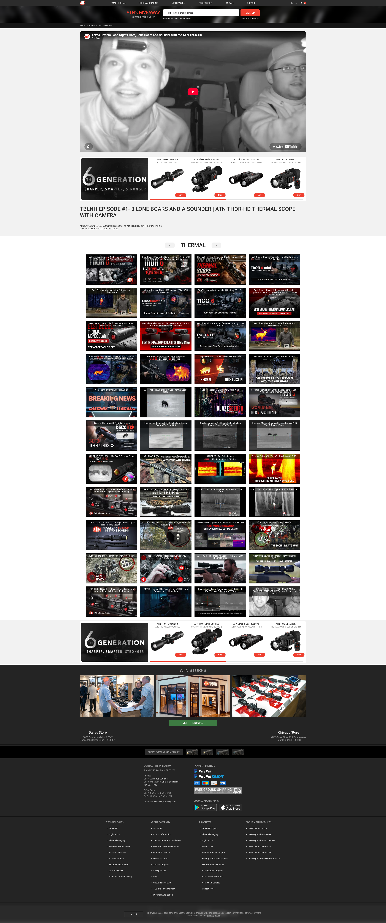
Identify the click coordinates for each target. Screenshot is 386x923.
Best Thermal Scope (258, 828)
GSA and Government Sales (166, 846)
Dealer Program (160, 858)
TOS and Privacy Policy (164, 889)
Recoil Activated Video (119, 846)
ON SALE (230, 3)
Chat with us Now (170, 782)
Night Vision (114, 834)
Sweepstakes (159, 870)
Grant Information (161, 852)
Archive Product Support (213, 852)
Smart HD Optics (210, 828)
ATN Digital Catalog (211, 882)
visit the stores (193, 723)
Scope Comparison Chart (213, 864)
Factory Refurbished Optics (215, 858)
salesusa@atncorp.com (165, 801)
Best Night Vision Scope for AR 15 (264, 858)
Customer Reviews (162, 882)
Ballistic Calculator (117, 852)
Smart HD (113, 828)
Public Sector (208, 889)
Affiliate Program (161, 864)
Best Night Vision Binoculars (262, 840)
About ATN (158, 828)
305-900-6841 (162, 779)
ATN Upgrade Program (212, 870)
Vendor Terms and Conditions (167, 840)
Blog (155, 876)
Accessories (207, 846)
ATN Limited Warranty (212, 876)
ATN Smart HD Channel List (100, 25)
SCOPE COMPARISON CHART (164, 752)
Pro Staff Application (163, 895)
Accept (133, 914)
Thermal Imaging (117, 840)
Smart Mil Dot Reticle (118, 864)
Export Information (162, 834)
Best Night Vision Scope (260, 834)
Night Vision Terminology (120, 876)
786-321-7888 (150, 785)
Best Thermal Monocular (260, 852)
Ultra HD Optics (116, 870)
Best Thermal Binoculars (260, 846)
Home (82, 25)
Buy (180, 195)
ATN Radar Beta (116, 858)
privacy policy (213, 915)
